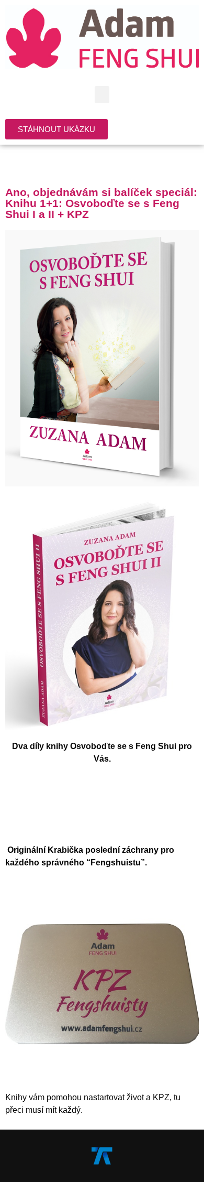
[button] (102, 94)
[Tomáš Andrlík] (102, 1155)
